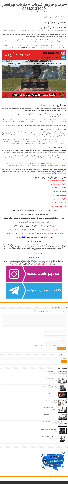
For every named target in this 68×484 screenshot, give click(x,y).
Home (65, 17)
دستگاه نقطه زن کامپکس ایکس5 (49, 429)
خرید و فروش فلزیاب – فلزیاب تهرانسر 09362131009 (34, 6)
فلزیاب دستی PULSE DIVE (50, 422)
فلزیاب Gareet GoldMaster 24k (49, 436)
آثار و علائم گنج (58, 17)
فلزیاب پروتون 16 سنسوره (50, 386)
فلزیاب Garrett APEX (51, 400)
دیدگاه (64, 313)
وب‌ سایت (63, 340)
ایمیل (64, 334)
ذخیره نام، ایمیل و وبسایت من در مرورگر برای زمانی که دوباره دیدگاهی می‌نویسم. (45, 345)
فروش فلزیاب (34, 257)
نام (65, 329)
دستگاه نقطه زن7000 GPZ (50, 393)
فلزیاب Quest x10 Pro (51, 378)
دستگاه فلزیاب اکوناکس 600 (50, 407)
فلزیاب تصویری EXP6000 (50, 414)
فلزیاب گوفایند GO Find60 (50, 371)
